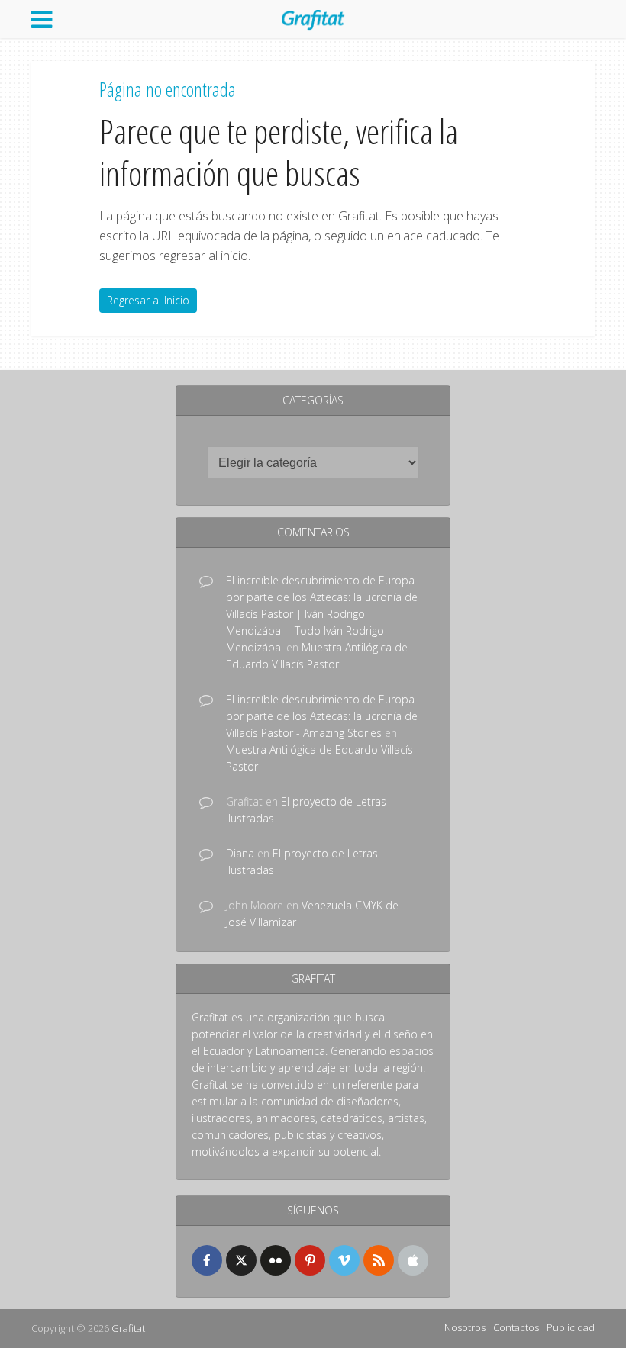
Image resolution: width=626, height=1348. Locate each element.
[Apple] (413, 1260)
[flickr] (275, 1260)
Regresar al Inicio (148, 300)
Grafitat (128, 1328)
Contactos (516, 1327)
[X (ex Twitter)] (241, 1260)
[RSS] (378, 1260)
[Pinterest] (310, 1260)
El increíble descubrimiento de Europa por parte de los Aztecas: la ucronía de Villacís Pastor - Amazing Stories (322, 716)
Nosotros (465, 1327)
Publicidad (571, 1327)
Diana (240, 853)
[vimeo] (344, 1260)
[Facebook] (207, 1260)
